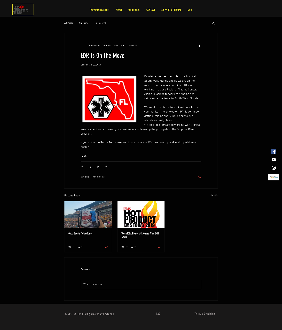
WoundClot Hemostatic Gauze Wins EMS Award (140, 235)
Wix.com (109, 314)
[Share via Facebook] (82, 166)
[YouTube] (273, 159)
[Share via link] (106, 166)
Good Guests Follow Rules (80, 233)
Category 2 (101, 23)
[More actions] (199, 46)
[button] (213, 23)
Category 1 (84, 23)
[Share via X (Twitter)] (90, 166)
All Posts (68, 23)
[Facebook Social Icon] (273, 151)
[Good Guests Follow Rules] (88, 214)
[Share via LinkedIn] (98, 166)
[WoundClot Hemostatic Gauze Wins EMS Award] (141, 214)
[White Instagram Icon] (273, 167)
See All (214, 195)
